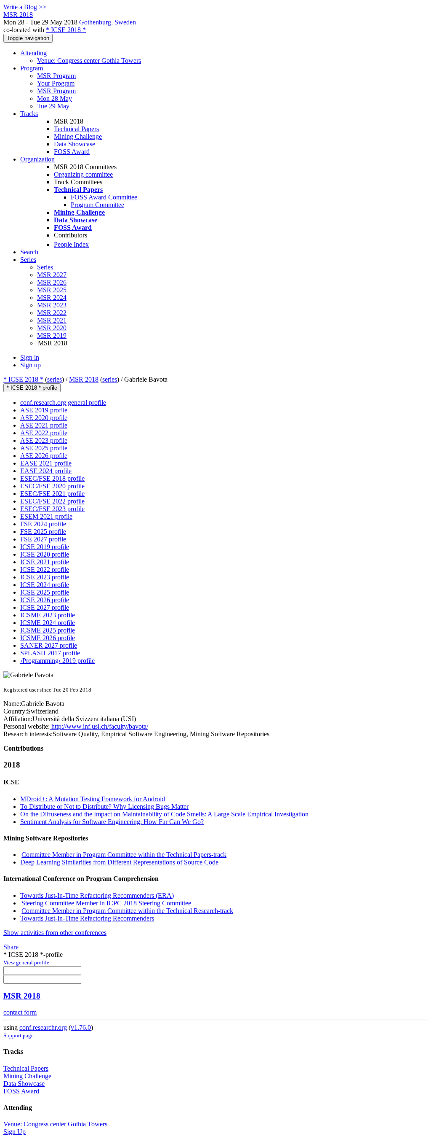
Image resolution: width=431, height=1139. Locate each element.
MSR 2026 (52, 282)
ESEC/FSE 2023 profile (52, 508)
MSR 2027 (52, 274)
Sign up (30, 365)
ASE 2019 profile (43, 410)
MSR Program (56, 75)
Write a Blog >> (24, 7)
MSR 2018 (83, 379)
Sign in (29, 357)
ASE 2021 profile (43, 425)
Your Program (55, 83)
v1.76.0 (81, 1027)
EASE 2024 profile (46, 470)
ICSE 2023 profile (44, 577)
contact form (20, 1012)
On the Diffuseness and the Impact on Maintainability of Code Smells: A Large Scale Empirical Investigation (164, 814)
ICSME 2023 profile (47, 615)
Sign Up (14, 1131)
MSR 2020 (52, 327)
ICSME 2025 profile (47, 630)
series (54, 379)
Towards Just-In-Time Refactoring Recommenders (87, 918)
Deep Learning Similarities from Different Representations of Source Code (119, 862)
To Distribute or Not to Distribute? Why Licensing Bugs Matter (104, 806)
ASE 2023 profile (43, 440)
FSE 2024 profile (43, 524)
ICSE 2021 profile (44, 561)
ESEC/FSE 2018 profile (52, 478)
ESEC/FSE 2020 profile (52, 486)
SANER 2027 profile (48, 645)
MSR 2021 (52, 320)
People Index (71, 244)
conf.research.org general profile (63, 402)
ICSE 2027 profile (44, 607)
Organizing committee (83, 174)
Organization (37, 159)
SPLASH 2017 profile (50, 653)
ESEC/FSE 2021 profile (52, 493)
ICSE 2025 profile (44, 592)
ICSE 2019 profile (44, 546)
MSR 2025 (52, 290)
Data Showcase (74, 144)
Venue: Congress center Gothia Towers (89, 60)
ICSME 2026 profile (47, 637)
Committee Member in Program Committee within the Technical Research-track (127, 910)
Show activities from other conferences (54, 932)
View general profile (26, 962)
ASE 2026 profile (43, 455)
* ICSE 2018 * (66, 29)
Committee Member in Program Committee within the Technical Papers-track (123, 854)
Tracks (29, 113)
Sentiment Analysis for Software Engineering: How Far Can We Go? (112, 821)
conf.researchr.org (43, 1027)
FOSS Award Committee (104, 197)
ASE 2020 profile (43, 417)
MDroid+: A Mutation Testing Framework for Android (92, 798)
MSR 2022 (52, 312)
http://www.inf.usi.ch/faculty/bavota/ (99, 726)
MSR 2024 (52, 297)
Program (31, 68)
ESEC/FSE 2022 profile (52, 501)
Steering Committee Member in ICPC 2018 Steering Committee (106, 903)
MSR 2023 (52, 305)
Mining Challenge (78, 136)
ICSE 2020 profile (44, 554)
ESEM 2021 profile (46, 516)
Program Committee (97, 204)
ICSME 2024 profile (47, 622)
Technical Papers (76, 128)
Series (45, 267)
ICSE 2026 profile (44, 599)
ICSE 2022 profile (44, 569)
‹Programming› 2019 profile (57, 660)
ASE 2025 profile (43, 448)
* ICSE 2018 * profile (32, 388)
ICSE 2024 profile (44, 584)
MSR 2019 (52, 335)
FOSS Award (72, 151)
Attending (33, 53)
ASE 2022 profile (43, 432)
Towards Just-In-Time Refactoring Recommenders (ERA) (97, 895)
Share (11, 947)
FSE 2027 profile (43, 539)
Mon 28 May (54, 98)
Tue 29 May (53, 106)
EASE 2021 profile (46, 463)
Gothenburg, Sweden (107, 22)
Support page (18, 1035)
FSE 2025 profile (43, 531)
